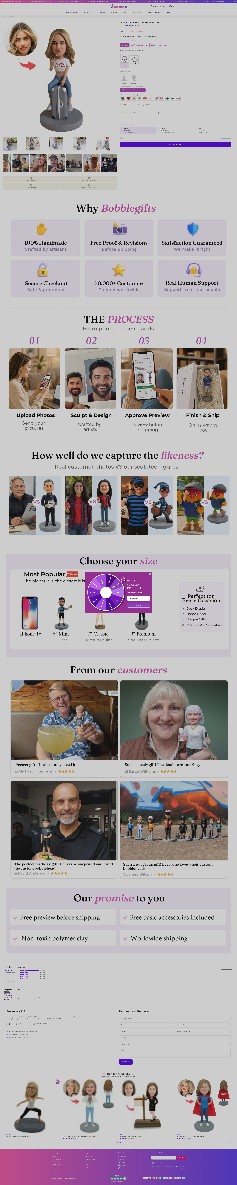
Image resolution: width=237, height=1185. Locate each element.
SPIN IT (138, 605)
